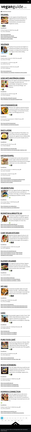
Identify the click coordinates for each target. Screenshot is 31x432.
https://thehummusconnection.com (9, 411)
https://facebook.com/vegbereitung (8, 206)
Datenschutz (3, 429)
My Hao (4, 286)
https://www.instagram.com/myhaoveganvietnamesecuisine (14, 307)
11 (2, 420)
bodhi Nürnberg (8, 365)
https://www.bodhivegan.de (7, 383)
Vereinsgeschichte (17, 429)
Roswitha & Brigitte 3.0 (11, 213)
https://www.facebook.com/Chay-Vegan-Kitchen (11, 252)
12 (5, 420)
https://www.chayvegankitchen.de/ (8, 251)
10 (26, 418)
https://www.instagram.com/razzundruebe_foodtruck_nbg (14, 150)
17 (21, 420)
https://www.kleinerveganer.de (7, 277)
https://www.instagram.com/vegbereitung (10, 207)
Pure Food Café (8, 340)
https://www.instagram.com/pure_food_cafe (10, 359)
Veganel (5, 15)
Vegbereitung (7, 188)
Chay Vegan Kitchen (10, 233)
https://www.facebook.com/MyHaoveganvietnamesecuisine (14, 305)
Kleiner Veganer (8, 261)
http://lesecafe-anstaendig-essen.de (8, 98)
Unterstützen (25, 429)
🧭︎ (17, 30)
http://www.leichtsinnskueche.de (8, 123)
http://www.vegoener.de (6, 71)
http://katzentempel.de (6, 178)
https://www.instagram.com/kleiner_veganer (11, 280)
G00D (3, 313)
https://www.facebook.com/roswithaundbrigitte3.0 (12, 225)
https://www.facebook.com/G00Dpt (9, 332)
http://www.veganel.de (6, 34)
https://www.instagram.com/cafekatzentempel (11, 181)
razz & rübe (6, 130)
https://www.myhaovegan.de (7, 304)
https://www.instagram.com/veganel (9, 37)
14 (12, 420)
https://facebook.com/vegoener (8, 72)
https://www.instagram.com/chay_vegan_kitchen (11, 253)
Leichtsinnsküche (9, 105)
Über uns (11, 429)
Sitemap (5, 430)
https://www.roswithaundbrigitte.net (9, 224)
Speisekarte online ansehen (7, 38)
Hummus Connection (11, 392)
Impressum (7, 429)
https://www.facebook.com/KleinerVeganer (10, 279)
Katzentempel (7, 156)
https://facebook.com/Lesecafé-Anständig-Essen (11, 99)
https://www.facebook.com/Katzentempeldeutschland (13, 179)
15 (15, 420)
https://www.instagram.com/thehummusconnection (12, 412)
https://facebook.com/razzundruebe (9, 148)
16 (18, 420)
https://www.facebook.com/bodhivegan (9, 384)
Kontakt (2, 430)
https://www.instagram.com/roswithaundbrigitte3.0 (12, 227)
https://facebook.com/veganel (7, 35)
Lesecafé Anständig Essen (13, 78)
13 (8, 420)
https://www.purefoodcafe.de (7, 357)
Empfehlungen (7, 11)
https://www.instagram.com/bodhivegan (10, 386)
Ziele (21, 429)
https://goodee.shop (5, 331)
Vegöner (5, 44)
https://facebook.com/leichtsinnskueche (10, 124)
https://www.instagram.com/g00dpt (9, 334)
